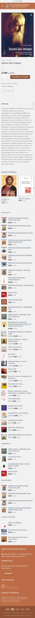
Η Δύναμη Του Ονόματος (5, 200)
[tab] (17, 104)
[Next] (34, 192)
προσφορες (16, 600)
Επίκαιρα (13, 598)
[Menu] (2, 6)
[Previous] (1, 192)
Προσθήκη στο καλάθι (20, 77)
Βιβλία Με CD (5, 598)
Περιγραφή (4, 104)
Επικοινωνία (16, 613)
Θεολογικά (9, 60)
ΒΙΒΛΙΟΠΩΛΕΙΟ (7, 613)
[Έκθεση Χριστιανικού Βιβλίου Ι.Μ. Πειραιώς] (17, 6)
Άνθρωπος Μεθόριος (24, 198)
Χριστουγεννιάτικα (6, 600)
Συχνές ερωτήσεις (26, 613)
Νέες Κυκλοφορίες (22, 598)
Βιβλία (3, 60)
